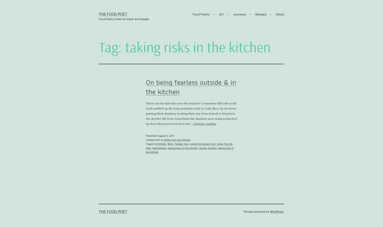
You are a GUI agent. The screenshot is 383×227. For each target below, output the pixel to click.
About (280, 14)
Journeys (239, 14)
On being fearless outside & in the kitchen (191, 87)
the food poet (113, 14)
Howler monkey (207, 148)
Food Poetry (201, 14)
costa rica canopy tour (202, 143)
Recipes (260, 14)
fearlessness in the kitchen (182, 148)
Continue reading (204, 123)
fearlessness (159, 148)
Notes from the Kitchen (177, 139)
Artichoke (160, 143)
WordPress (277, 211)
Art (221, 14)
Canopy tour (181, 143)
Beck (170, 143)
